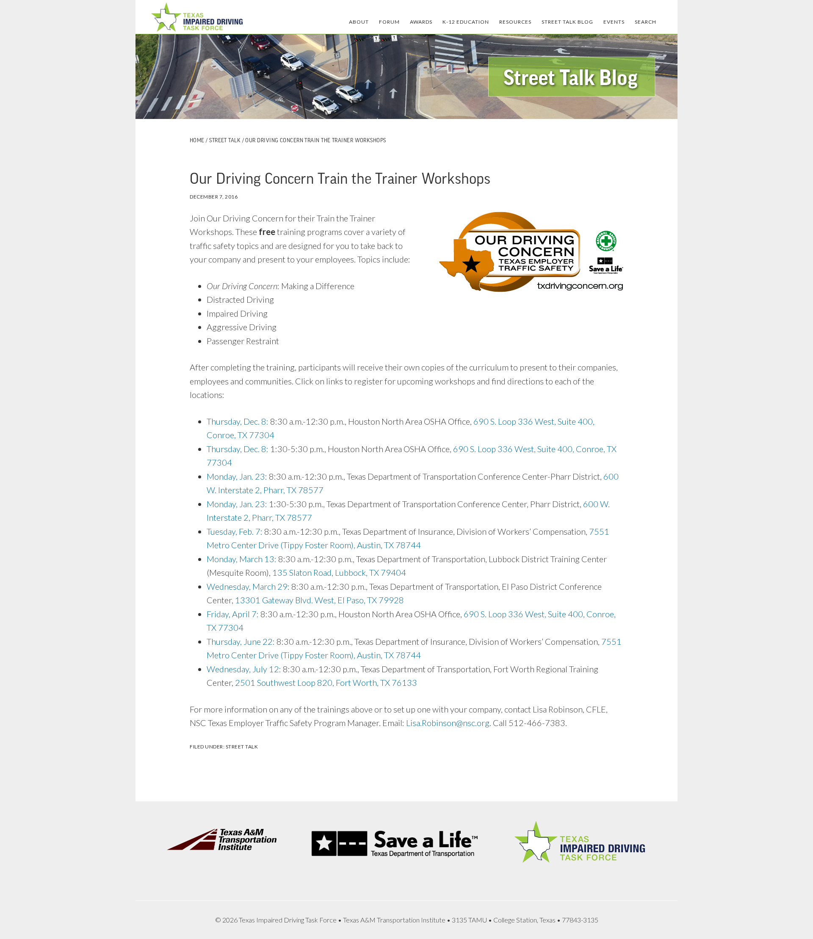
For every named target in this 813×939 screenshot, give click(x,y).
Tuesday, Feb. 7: (235, 531)
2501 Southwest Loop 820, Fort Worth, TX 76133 (326, 682)
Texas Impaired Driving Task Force (197, 17)
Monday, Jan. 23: (237, 476)
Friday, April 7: (233, 614)
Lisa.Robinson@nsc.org (447, 723)
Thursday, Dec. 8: (237, 421)
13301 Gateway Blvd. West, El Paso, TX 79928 (319, 600)
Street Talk (242, 746)
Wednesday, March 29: (248, 586)
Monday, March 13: (242, 559)
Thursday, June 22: (241, 641)
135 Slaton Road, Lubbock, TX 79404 (339, 572)
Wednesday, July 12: (244, 669)
